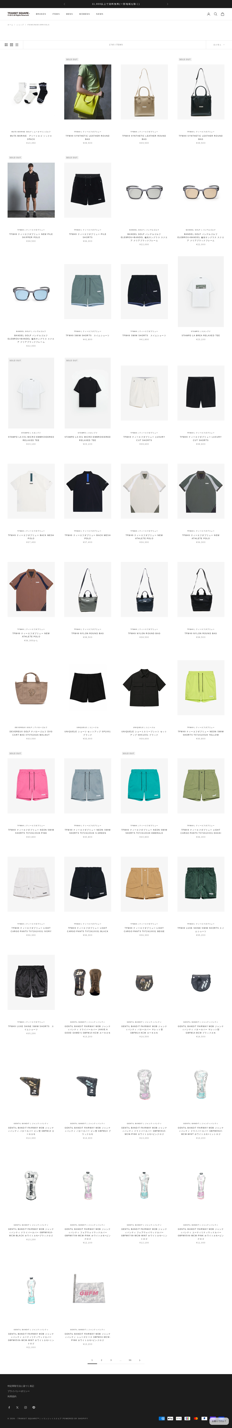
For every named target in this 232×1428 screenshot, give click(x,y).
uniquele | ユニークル (88, 727)
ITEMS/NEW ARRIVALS (38, 25)
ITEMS (56, 14)
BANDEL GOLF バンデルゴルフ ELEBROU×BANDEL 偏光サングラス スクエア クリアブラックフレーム (144, 237)
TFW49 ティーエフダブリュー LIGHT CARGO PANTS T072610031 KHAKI (201, 831)
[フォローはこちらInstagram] (25, 1407)
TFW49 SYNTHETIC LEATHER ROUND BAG (88, 137)
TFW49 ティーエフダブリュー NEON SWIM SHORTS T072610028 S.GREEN (88, 831)
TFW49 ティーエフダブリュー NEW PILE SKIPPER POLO (31, 236)
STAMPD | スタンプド (201, 331)
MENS (69, 14)
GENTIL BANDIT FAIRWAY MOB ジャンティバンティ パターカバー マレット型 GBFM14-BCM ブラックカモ (201, 1029)
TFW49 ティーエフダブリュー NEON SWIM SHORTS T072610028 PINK (31, 831)
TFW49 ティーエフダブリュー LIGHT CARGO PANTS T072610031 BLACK (87, 929)
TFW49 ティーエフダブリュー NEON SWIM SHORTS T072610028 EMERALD (144, 831)
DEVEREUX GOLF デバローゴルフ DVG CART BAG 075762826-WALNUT (31, 733)
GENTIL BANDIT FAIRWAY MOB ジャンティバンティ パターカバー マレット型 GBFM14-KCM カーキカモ (144, 1029)
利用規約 (12, 1396)
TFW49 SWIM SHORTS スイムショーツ (88, 335)
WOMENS (84, 14)
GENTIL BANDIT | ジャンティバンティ (87, 1022)
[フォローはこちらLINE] (33, 1407)
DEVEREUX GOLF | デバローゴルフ (31, 727)
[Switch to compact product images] (16, 44)
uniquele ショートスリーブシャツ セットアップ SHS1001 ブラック (144, 733)
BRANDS (41, 14)
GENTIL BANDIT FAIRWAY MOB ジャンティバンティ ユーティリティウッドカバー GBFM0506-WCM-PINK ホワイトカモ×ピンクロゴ (201, 1234)
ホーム (10, 25)
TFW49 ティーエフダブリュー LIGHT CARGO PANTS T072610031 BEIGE (144, 929)
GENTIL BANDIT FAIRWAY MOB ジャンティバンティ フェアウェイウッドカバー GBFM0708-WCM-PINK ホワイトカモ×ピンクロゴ (88, 1234)
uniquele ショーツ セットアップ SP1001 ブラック (88, 733)
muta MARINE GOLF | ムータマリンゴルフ (31, 132)
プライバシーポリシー (19, 1391)
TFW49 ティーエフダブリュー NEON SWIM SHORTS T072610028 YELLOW (201, 733)
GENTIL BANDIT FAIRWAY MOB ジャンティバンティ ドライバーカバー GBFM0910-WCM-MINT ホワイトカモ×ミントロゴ (201, 1131)
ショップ (20, 25)
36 (130, 1360)
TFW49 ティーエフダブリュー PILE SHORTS (87, 236)
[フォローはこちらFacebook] (9, 1407)
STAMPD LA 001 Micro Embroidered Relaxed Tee (31, 438)
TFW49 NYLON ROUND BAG (87, 633)
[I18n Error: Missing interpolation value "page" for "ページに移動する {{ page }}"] (139, 1360)
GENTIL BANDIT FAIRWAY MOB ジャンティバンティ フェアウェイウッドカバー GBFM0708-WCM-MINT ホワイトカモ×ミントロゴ (144, 1234)
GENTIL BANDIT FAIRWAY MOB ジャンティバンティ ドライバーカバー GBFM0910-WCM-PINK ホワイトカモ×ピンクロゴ (144, 1131)
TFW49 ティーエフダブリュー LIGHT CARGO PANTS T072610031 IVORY (31, 929)
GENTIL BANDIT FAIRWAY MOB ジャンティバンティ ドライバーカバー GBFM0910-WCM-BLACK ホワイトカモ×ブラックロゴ (31, 1232)
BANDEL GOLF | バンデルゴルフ (144, 230)
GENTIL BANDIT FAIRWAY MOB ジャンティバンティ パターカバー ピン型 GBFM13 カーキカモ (31, 1131)
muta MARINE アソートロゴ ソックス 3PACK (31, 137)
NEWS (99, 14)
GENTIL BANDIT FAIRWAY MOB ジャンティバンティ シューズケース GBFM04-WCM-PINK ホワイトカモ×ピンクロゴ (88, 1337)
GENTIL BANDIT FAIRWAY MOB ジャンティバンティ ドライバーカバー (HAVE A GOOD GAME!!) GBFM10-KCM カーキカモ (88, 1029)
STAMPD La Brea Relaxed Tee (201, 335)
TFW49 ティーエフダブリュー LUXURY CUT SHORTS (144, 438)
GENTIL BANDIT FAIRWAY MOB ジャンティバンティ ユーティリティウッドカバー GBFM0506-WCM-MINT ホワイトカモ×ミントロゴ (31, 1339)
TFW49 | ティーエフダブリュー (87, 132)
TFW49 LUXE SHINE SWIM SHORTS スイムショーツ (201, 929)
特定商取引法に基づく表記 (21, 1386)
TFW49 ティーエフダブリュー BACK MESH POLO (31, 537)
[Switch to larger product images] (6, 44)
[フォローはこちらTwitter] (17, 1407)
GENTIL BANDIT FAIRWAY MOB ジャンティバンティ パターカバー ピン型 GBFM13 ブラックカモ (88, 1131)
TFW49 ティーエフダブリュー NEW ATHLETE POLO (144, 537)
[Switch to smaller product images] (11, 44)
